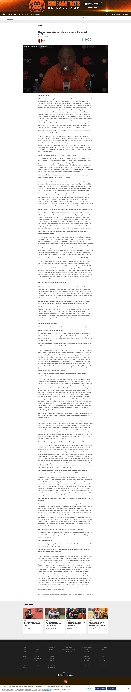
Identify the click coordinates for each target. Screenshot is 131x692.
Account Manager (51, 651)
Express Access (51, 662)
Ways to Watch (37, 662)
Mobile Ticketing (52, 660)
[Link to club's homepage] (3, 14)
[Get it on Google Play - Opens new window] (70, 675)
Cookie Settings (89, 688)
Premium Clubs (52, 656)
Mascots (86, 653)
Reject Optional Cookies (100, 688)
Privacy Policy (48, 690)
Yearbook (25, 667)
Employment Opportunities (103, 665)
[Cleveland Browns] (65, 681)
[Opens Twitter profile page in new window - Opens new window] (46, 41)
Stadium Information (103, 662)
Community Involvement (103, 647)
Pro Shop (103, 653)
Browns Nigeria (103, 651)
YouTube (37, 665)
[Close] (128, 688)
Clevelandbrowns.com (48, 38)
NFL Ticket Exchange (51, 665)
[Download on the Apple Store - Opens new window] (60, 675)
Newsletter (103, 656)
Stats (25, 658)
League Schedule (69, 653)
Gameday (87, 649)
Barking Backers (87, 660)
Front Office (25, 662)
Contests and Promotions (87, 647)
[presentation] (107, 635)
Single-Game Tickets (51, 647)
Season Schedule (69, 647)
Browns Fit (103, 649)
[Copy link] (91, 39)
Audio (37, 653)
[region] (65, 688)
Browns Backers (87, 656)
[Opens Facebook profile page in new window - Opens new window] (44, 41)
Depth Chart (25, 651)
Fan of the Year (87, 651)
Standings (25, 660)
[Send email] (88, 40)
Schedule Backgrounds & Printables (68, 649)
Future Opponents (69, 651)
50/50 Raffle (87, 665)
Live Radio (37, 656)
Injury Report (25, 653)
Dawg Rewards (87, 662)
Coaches (24, 649)
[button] (65, 68)
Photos (37, 651)
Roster (25, 647)
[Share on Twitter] (85, 40)
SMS (103, 658)
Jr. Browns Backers (86, 658)
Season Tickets (51, 649)
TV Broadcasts (37, 660)
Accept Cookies (111, 688)
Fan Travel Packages (51, 667)
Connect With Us (103, 660)
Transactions (25, 656)
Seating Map (51, 658)
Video (37, 649)
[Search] (106, 14)
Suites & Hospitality (51, 653)
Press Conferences (37, 658)
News (37, 647)
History (25, 665)
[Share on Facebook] (83, 40)
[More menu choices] (42, 14)
